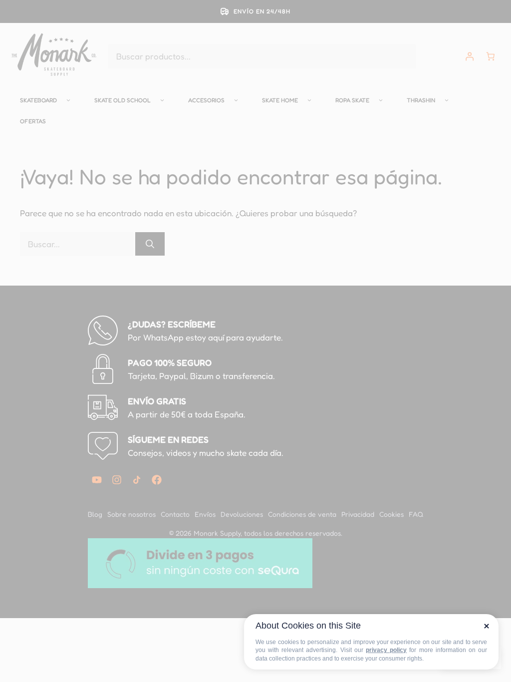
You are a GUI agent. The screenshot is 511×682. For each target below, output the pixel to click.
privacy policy (386, 650)
